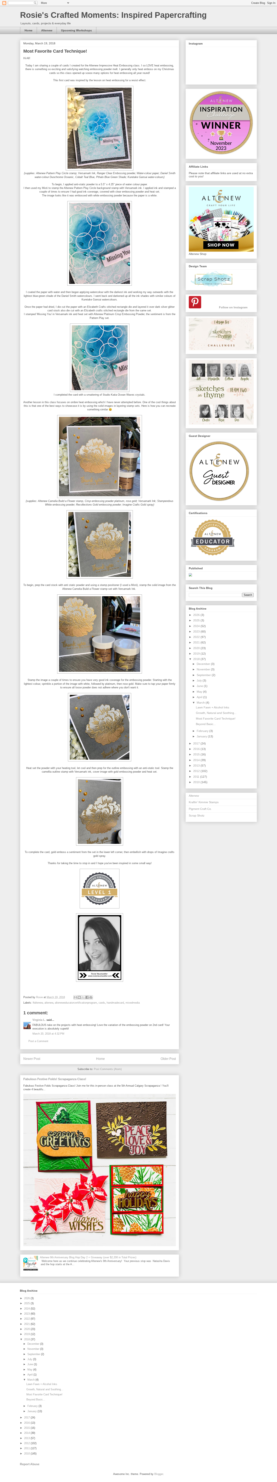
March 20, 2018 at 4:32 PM (48, 1033)
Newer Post (31, 1058)
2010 (197, 782)
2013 (197, 765)
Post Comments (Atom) (108, 1069)
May (200, 691)
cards (102, 1002)
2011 (196, 776)
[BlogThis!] (79, 997)
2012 (197, 771)
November (204, 669)
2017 (197, 743)
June (200, 686)
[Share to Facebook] (87, 997)
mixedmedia (133, 1002)
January (202, 736)
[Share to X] (83, 997)
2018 (197, 659)
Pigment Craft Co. (200, 808)
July (200, 680)
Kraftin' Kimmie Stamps (204, 802)
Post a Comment (38, 1041)
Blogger (158, 1474)
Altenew (46, 30)
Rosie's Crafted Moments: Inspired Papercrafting (113, 15)
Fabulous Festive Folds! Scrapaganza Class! (54, 1079)
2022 (197, 637)
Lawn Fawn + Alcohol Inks (212, 707)
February (203, 730)
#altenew (38, 1002)
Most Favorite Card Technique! (215, 718)
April (200, 697)
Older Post (168, 1058)
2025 (197, 620)
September (204, 675)
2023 (197, 631)
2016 (197, 749)
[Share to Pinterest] (91, 997)
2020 (197, 648)
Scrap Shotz (196, 815)
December (204, 663)
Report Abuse (29, 1464)
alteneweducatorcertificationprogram (76, 1002)
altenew (48, 1002)
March (201, 702)
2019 (197, 653)
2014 (197, 760)
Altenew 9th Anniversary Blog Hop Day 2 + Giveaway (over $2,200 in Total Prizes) (88, 1257)
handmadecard (115, 1002)
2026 (197, 614)
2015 (197, 754)
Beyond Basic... (206, 724)
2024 (197, 626)
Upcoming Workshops (76, 30)
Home (28, 30)
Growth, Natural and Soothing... (216, 712)
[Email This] (75, 997)
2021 (197, 642)
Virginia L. (39, 1019)
